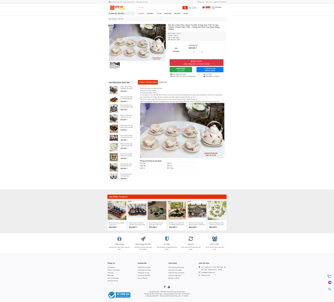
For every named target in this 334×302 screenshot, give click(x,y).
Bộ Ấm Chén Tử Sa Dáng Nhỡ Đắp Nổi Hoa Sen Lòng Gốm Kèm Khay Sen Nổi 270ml (197, 224)
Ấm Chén (121, 19)
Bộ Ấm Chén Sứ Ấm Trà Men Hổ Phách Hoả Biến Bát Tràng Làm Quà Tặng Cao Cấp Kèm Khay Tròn (126, 126)
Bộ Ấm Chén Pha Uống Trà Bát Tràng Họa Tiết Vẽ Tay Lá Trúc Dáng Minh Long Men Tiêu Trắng (126, 136)
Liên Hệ (185, 13)
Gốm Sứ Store (113, 19)
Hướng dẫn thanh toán (144, 270)
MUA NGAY (197, 62)
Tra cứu (210, 2)
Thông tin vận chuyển (113, 270)
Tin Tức (159, 13)
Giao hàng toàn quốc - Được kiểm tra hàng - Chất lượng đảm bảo (129, 2)
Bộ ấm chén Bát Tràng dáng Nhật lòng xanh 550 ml (126, 165)
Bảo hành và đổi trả (173, 278)
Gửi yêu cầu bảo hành (144, 275)
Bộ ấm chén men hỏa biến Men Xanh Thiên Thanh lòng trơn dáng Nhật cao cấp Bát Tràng (137, 224)
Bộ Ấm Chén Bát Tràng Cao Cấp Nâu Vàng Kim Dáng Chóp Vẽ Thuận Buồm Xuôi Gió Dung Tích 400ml (126, 98)
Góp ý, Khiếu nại (142, 278)
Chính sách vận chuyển (175, 270)
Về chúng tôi (110, 267)
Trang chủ (141, 13)
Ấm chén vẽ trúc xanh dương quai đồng (126, 175)
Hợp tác (201, 2)
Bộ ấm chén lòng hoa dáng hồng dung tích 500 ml (116, 223)
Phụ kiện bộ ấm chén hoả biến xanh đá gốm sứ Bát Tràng (156, 223)
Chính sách (110, 272)
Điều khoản (110, 275)
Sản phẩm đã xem (221, 2)
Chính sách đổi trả (112, 281)
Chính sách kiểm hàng (174, 275)
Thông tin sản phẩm (148, 82)
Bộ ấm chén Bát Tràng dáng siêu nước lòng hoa (126, 116)
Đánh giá (163, 82)
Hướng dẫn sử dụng (143, 272)
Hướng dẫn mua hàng (144, 267)
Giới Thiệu (177, 13)
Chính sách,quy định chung (176, 267)
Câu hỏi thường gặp (113, 278)
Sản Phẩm (150, 13)
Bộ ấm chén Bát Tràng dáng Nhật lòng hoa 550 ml (126, 87)
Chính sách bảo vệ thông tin (176, 272)
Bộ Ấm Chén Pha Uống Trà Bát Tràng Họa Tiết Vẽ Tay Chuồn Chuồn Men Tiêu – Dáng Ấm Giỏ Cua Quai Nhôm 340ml (126, 145)
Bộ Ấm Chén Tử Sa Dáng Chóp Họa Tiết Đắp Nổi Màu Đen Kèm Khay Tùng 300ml (176, 224)
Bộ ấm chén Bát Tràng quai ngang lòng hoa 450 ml (126, 106)
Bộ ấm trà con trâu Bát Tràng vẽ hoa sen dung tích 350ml (126, 155)
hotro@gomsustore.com (208, 272)
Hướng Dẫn (167, 13)
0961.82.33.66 (205, 275)
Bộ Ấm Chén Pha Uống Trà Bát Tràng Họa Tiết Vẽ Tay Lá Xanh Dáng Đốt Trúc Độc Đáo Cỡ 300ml (217, 224)
